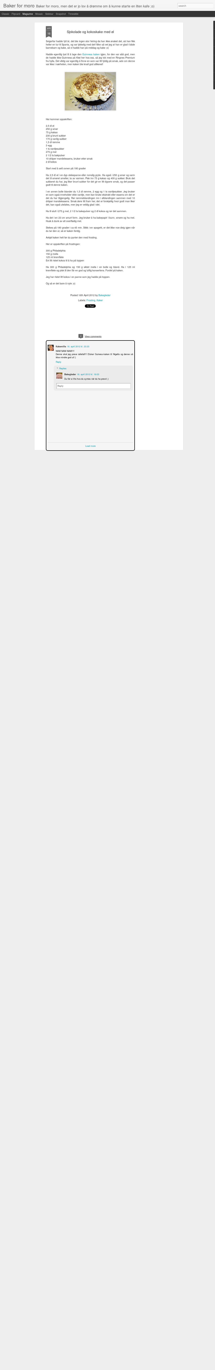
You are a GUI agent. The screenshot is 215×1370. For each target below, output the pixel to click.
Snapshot (61, 13)
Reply (58, 361)
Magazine (28, 13)
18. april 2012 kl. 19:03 (88, 373)
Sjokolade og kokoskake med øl (90, 31)
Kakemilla (60, 346)
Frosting (91, 300)
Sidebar (49, 13)
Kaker (100, 300)
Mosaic (39, 13)
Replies (62, 368)
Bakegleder (104, 295)
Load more (90, 445)
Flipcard (16, 13)
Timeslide (73, 13)
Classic (5, 13)
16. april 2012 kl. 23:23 (78, 346)
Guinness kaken (91, 54)
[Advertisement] (153, 79)
